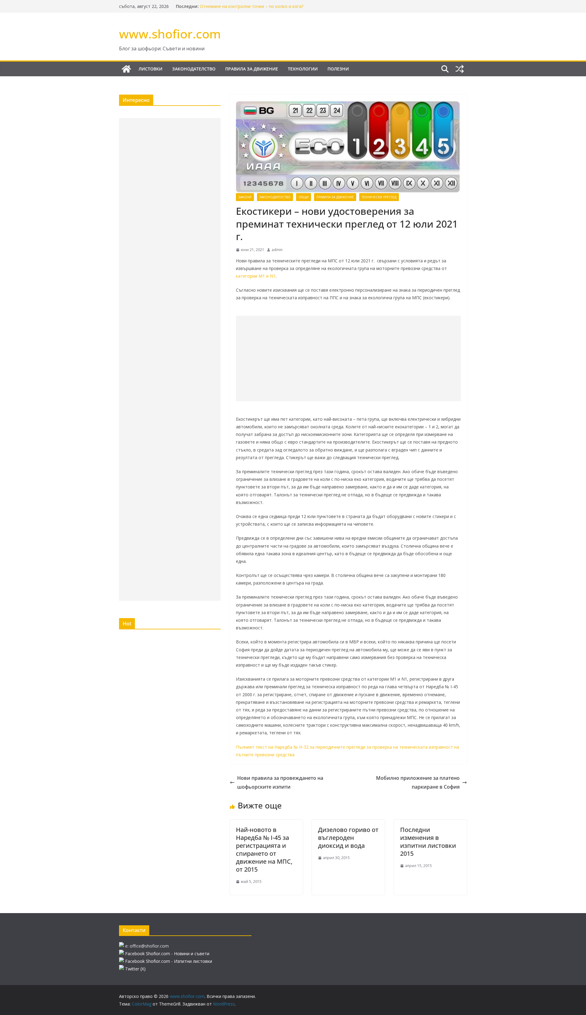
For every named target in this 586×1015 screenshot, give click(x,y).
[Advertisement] (348, 358)
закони (244, 197)
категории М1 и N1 (256, 276)
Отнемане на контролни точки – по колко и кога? (251, 6)
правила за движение (335, 197)
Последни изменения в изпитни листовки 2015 (428, 842)
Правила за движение (251, 69)
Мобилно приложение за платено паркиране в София (418, 782)
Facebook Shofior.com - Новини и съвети (167, 953)
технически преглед (379, 197)
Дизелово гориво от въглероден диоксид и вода (348, 838)
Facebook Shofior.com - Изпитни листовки (168, 961)
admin (277, 249)
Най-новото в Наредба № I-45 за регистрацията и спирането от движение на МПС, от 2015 (264, 849)
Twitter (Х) (135, 969)
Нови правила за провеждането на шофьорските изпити (280, 782)
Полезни (338, 69)
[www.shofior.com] (126, 69)
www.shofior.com (170, 33)
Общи (303, 197)
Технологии (303, 69)
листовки (150, 69)
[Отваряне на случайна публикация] (459, 69)
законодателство (193, 69)
